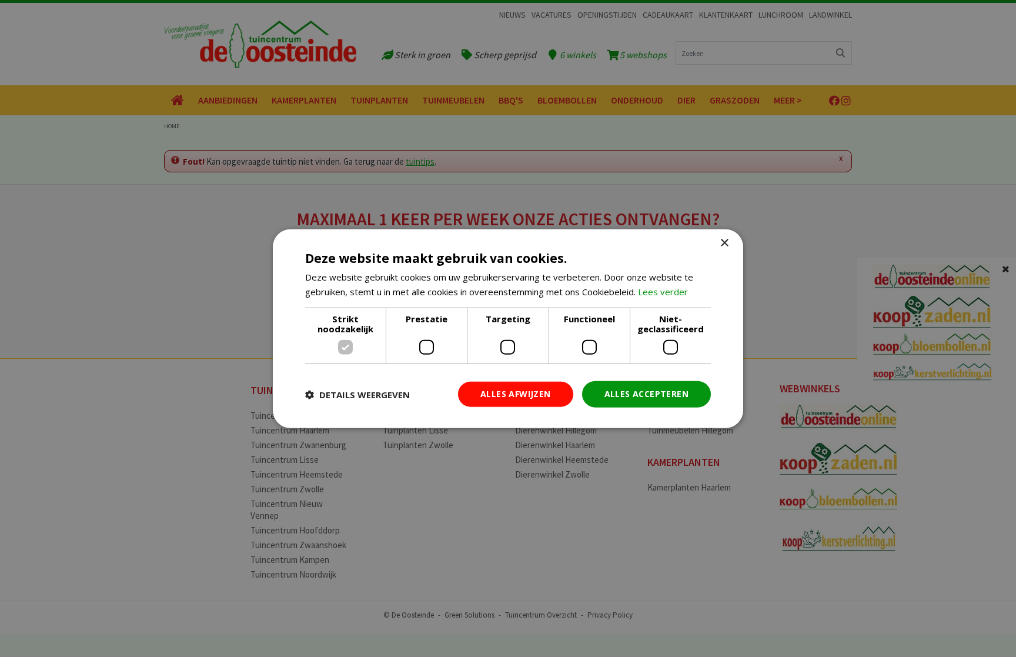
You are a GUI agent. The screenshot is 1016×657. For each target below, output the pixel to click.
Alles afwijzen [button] (515, 393)
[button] (357, 394)
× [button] (724, 242)
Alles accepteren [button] (646, 393)
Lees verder (663, 291)
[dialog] (508, 328)
